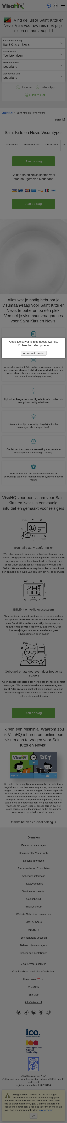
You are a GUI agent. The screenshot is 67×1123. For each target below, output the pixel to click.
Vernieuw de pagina (33, 353)
